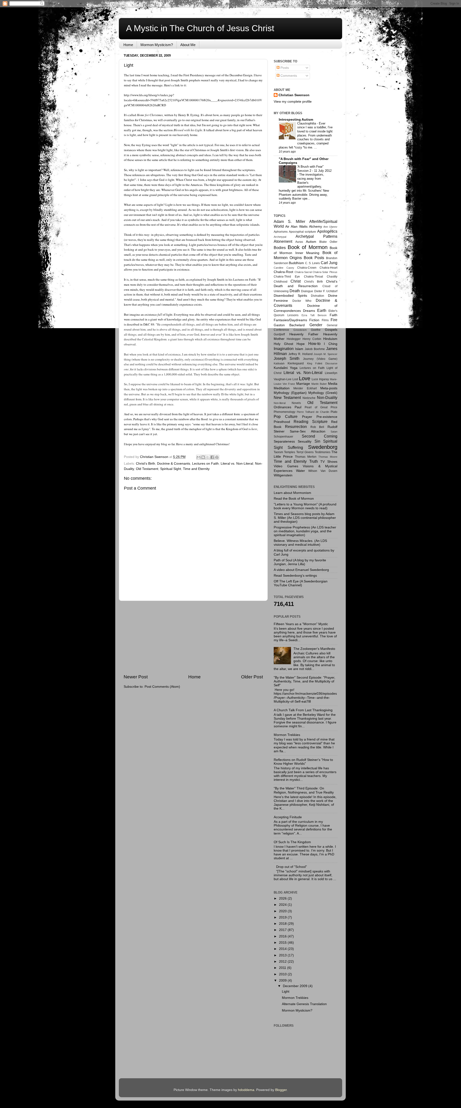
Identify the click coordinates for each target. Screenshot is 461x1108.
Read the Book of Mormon (294, 498)
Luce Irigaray (320, 379)
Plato (334, 412)
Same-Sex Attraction (307, 431)
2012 (283, 961)
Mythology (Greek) (322, 393)
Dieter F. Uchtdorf (325, 291)
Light (285, 991)
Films (325, 320)
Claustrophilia (307, 123)
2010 (283, 974)
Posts (284, 68)
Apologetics (327, 231)
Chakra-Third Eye (287, 276)
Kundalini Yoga (285, 368)
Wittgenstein (283, 475)
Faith (333, 315)
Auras (299, 241)
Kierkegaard (296, 363)
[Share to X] (207, 457)
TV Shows (328, 461)
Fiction (314, 320)
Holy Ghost (283, 344)
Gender (315, 325)
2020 (283, 911)
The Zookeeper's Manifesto (314, 649)
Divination (317, 295)
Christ (296, 281)
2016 (283, 936)
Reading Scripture (310, 421)
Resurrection (296, 426)
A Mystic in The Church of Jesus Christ (200, 28)
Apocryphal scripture (302, 231)
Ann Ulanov (330, 226)
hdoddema (246, 1090)
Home (128, 45)
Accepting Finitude (288, 817)
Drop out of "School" (291, 867)
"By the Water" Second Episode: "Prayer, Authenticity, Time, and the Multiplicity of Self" (304, 681)
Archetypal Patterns (317, 236)
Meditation (282, 388)
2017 (283, 930)
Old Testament (147, 469)
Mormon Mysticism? (156, 45)
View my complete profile (293, 101)
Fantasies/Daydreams (290, 320)
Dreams (309, 311)
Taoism (278, 452)
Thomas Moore (327, 456)
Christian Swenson (294, 95)
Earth (321, 310)
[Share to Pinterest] (216, 457)
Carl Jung (329, 263)
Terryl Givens (305, 452)
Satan (334, 431)
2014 (283, 949)
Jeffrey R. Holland (300, 354)
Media (332, 383)
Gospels (331, 330)
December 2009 (295, 986)
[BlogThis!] (203, 457)
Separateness (284, 441)
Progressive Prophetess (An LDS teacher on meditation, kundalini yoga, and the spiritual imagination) (305, 531)
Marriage (303, 383)
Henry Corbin (312, 339)
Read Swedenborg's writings (295, 575)
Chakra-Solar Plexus (325, 272)
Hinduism (330, 339)
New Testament (287, 397)
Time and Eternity (196, 469)
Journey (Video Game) (320, 359)
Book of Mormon (308, 247)
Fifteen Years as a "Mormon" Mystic (301, 624)
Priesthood (282, 422)
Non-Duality (327, 397)
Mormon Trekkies (287, 735)
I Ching (330, 344)
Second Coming (319, 436)
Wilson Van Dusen (322, 471)
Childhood (280, 281)
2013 (283, 955)
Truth (313, 461)
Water (300, 471)
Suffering (295, 447)
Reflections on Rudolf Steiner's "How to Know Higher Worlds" (303, 761)
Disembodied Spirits (290, 295)
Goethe (316, 330)
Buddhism (296, 263)
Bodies (280, 247)
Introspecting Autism (296, 119)
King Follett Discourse (322, 363)
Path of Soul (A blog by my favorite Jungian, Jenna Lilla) (300, 562)
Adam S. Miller (289, 221)
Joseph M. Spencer (325, 354)
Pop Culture (285, 416)
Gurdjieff (279, 334)
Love (304, 378)
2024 (283, 905)
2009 (283, 980)
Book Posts (314, 257)
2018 (283, 923)
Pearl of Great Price (321, 407)
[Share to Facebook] (212, 457)
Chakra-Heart (328, 267)
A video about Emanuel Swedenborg (301, 570)
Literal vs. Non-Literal (237, 463)
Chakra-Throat (313, 276)
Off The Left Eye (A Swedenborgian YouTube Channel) (301, 583)
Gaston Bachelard (289, 325)
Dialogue (307, 291)
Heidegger (294, 339)
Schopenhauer (283, 436)
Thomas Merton (305, 456)
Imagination (284, 348)
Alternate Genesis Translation (304, 1004)
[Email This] (198, 457)
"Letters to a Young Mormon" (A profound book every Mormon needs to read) (305, 506)
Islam (299, 349)
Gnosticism (300, 329)
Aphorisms (281, 231)
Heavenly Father (303, 334)
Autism (311, 241)
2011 (283, 968)
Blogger (281, 1090)
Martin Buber (319, 383)
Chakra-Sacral (303, 272)
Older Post (252, 676)
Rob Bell (317, 427)
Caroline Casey (284, 267)
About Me (187, 45)
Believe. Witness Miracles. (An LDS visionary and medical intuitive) (300, 542)
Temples (289, 452)
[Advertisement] (193, 637)
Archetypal (280, 236)
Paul (298, 407)
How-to (314, 343)
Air (287, 226)
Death (295, 291)
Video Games (286, 466)
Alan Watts (299, 226)
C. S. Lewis (312, 263)
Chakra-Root (283, 272)
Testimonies (322, 452)
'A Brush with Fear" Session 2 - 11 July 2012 (314, 168)
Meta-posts (328, 388)
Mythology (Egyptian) (290, 393)
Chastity (332, 276)
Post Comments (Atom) (162, 686)
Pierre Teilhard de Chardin (313, 411)
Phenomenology (284, 412)
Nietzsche (309, 398)
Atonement (283, 241)
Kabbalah (279, 363)
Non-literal (279, 403)
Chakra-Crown (306, 267)
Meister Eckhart (304, 388)
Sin (317, 441)
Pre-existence (326, 417)
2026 (283, 898)
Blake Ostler (328, 241)
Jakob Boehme (315, 349)
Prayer (307, 417)
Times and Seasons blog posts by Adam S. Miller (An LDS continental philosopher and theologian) (305, 517)
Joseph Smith (286, 358)
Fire (334, 320)
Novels (296, 403)
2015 (283, 942)
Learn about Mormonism (292, 493)
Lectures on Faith (205, 463)
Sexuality (304, 441)
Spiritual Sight (170, 469)
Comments (288, 75)
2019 (283, 917)
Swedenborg (322, 447)
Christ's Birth (145, 463)
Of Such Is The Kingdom (292, 842)
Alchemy (315, 226)
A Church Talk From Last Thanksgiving (303, 710)
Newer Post (136, 676)
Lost (295, 379)
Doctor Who (301, 300)
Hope (301, 344)
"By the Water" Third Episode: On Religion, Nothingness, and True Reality (304, 790)
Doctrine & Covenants (173, 463)
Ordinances (282, 407)
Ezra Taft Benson (314, 315)
